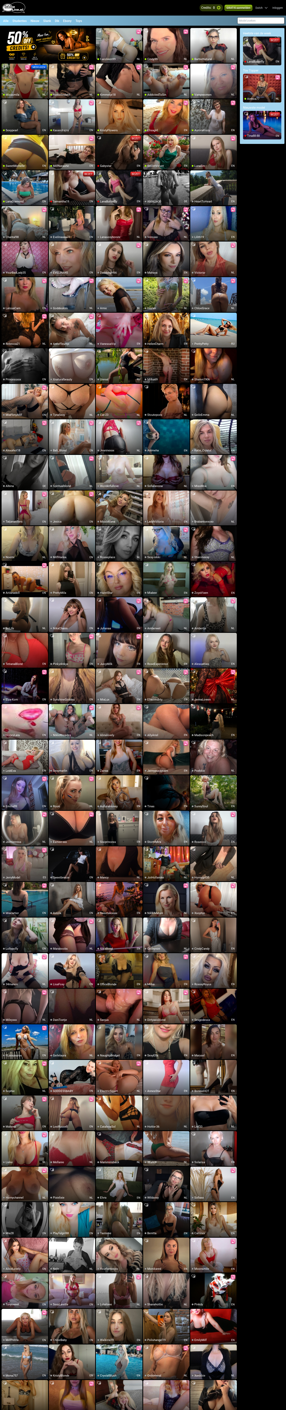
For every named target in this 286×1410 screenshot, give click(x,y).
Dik (57, 21)
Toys (78, 21)
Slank (47, 21)
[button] (261, 7)
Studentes (19, 21)
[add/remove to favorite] (99, 31)
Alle (6, 21)
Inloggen (277, 7)
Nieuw (35, 21)
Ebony (67, 21)
